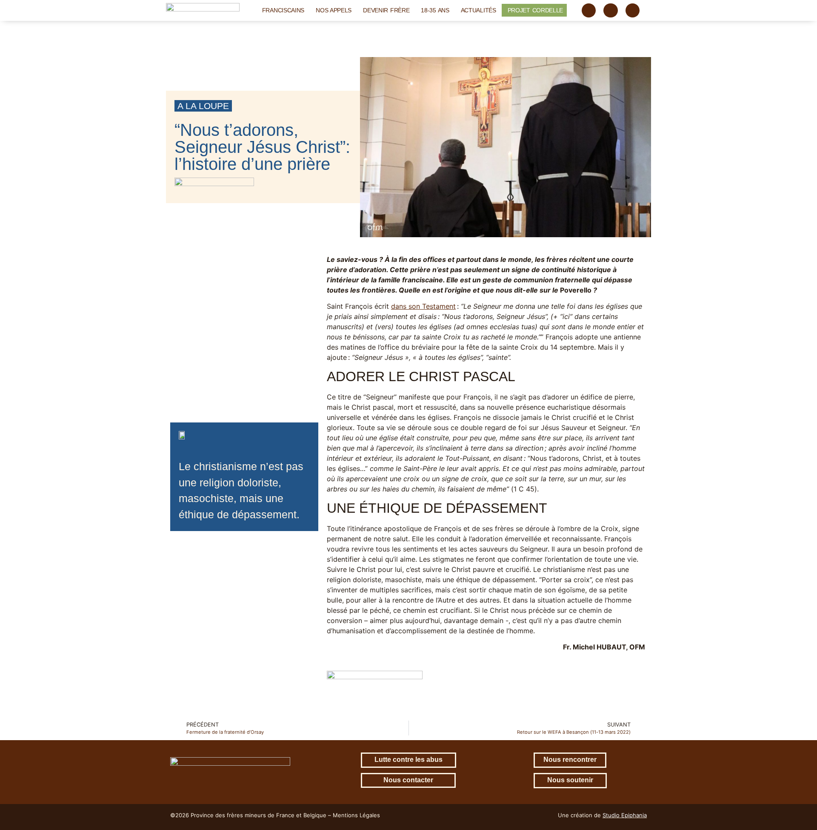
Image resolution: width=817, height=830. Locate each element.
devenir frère (386, 10)
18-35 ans (435, 10)
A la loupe (203, 106)
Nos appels (333, 10)
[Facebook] (589, 10)
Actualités (478, 10)
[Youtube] (633, 10)
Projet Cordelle (535, 10)
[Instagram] (610, 10)
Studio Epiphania (625, 815)
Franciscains (283, 10)
